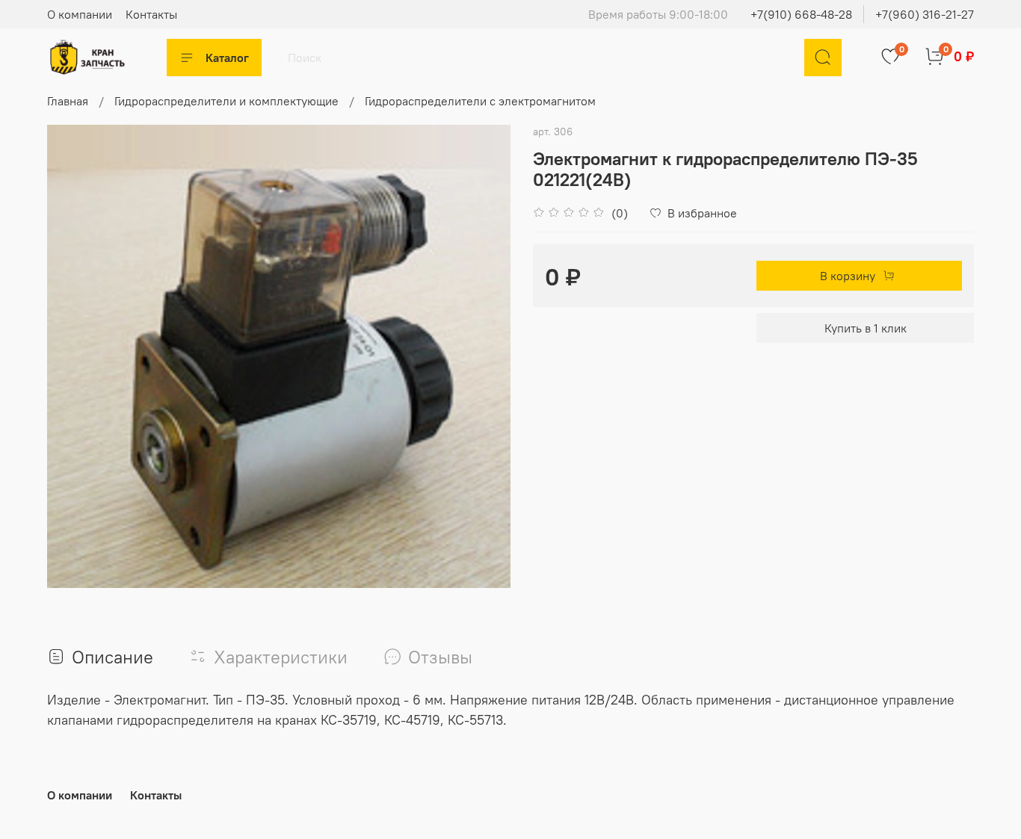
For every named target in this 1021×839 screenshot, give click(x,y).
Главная (67, 100)
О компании (79, 14)
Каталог (227, 57)
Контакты (151, 14)
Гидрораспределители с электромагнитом (480, 100)
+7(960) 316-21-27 (924, 14)
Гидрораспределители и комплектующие (226, 100)
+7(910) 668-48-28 (801, 14)
